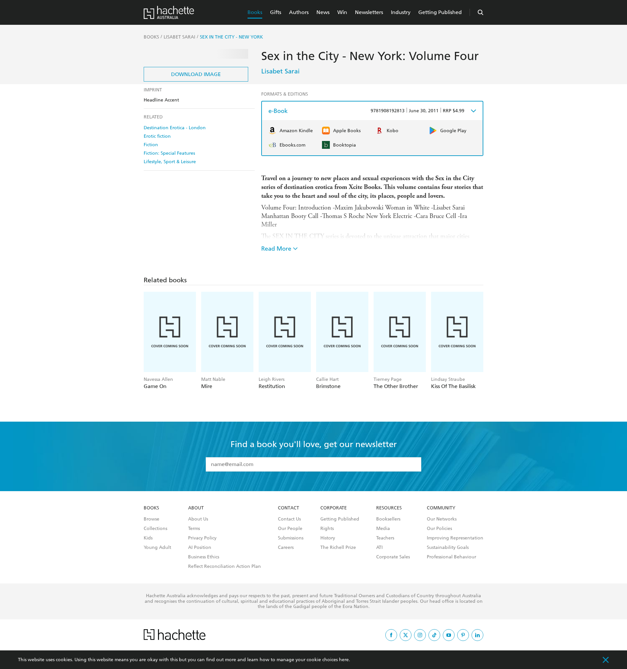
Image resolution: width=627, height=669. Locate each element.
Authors (299, 12)
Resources (389, 508)
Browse (151, 519)
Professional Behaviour (451, 557)
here (344, 659)
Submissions (290, 538)
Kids (148, 538)
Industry (400, 12)
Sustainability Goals (448, 547)
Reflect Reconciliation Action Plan (224, 566)
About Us (198, 519)
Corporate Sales (393, 557)
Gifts (275, 12)
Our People (290, 528)
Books (255, 12)
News (323, 12)
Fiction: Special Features (169, 153)
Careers (286, 547)
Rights (327, 528)
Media (383, 528)
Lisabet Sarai (280, 71)
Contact (288, 508)
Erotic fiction (157, 136)
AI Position (199, 547)
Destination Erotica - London (175, 128)
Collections (155, 528)
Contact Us (289, 519)
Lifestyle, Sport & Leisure (170, 161)
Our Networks (442, 519)
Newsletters (369, 12)
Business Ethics (203, 557)
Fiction (151, 145)
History (327, 538)
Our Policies (439, 528)
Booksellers (388, 519)
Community (441, 508)
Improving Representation (455, 538)
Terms (194, 528)
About (196, 508)
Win (342, 12)
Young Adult (157, 547)
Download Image (196, 74)
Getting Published (440, 12)
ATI (379, 547)
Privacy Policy (202, 538)
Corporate (333, 508)
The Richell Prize (338, 547)
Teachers (385, 538)
